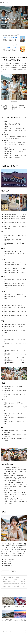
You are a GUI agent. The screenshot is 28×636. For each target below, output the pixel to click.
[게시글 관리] (8, 572)
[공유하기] (6, 572)
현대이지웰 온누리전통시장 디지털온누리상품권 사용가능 (10, 47)
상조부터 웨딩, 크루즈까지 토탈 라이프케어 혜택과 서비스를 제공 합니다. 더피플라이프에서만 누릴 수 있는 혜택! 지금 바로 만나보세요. (10, 39)
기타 (4, 577)
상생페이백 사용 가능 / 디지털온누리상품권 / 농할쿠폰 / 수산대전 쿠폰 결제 (10, 49)
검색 (22, 3)
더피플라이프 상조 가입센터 (10, 37)
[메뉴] (25, 3)
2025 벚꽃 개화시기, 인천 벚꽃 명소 (10, 579)
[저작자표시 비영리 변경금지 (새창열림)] (17, 571)
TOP (25, 631)
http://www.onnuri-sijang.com (9, 45)
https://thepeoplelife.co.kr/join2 (10, 35)
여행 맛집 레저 (8, 577)
